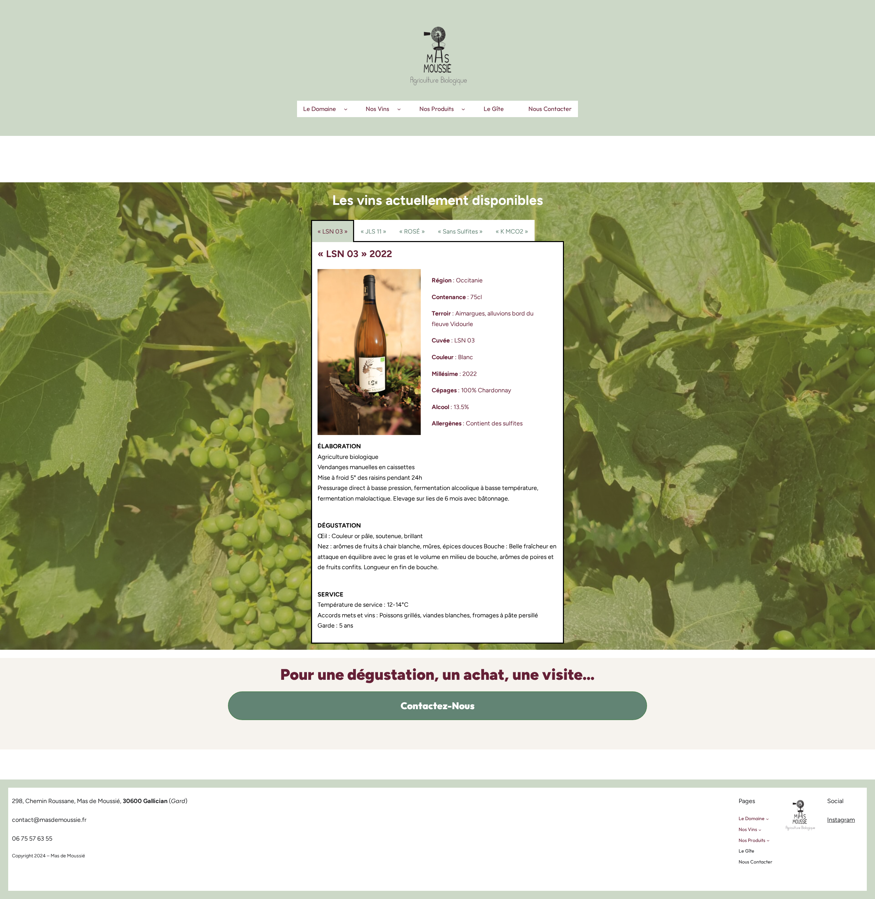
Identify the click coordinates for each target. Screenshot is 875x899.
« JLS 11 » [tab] (373, 231)
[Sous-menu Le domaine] (346, 109)
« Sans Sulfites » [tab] (460, 231)
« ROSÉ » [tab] (412, 231)
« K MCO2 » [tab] (512, 231)
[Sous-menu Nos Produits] (463, 109)
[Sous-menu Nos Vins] (399, 109)
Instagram (841, 820)
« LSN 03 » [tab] (333, 231)
